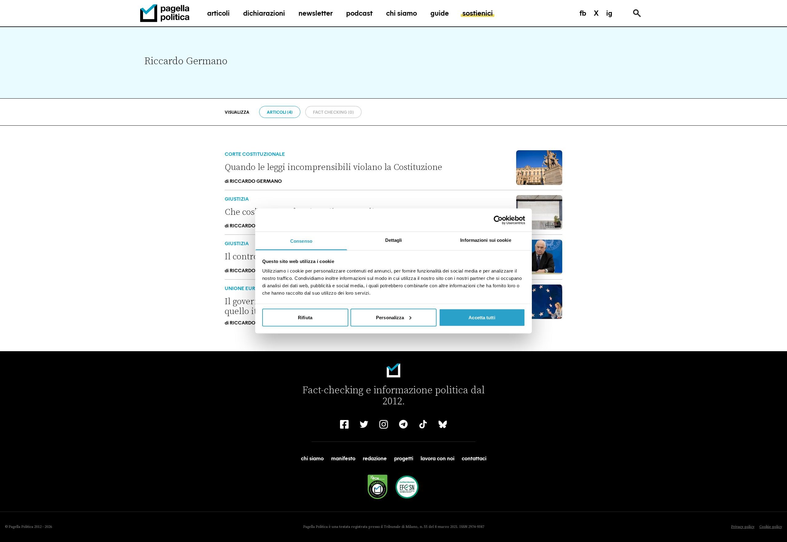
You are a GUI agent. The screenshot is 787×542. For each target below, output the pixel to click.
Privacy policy (742, 526)
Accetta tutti (482, 317)
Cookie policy (770, 526)
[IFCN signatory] (377, 487)
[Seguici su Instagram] (384, 424)
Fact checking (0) (333, 112)
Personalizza (390, 317)
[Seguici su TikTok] (423, 424)
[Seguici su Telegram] (403, 424)
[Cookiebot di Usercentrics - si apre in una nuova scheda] (498, 220)
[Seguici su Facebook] (344, 424)
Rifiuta (305, 317)
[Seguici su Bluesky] (443, 424)
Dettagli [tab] (393, 240)
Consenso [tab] (301, 241)
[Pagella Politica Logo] (164, 13)
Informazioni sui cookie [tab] (485, 240)
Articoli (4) (280, 112)
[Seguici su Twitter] (364, 424)
